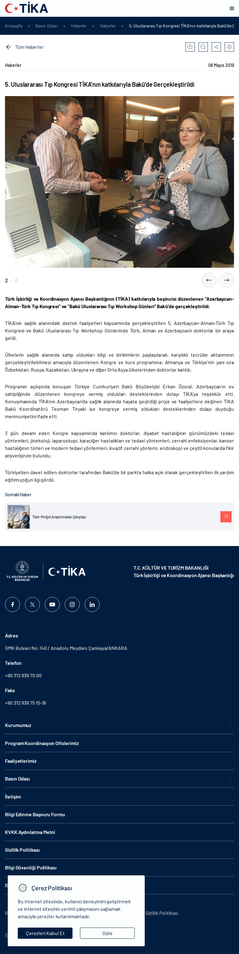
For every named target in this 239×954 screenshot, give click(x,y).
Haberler (79, 25)
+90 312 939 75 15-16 (25, 703)
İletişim (13, 796)
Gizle (107, 933)
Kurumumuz (18, 725)
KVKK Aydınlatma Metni (30, 832)
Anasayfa (13, 25)
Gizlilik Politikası (22, 850)
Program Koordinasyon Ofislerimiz (41, 743)
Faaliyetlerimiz (20, 761)
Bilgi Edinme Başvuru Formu (35, 814)
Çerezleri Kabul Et (45, 933)
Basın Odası (46, 25)
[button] (209, 280)
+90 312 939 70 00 (23, 675)
